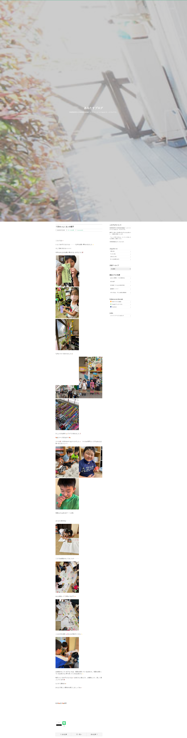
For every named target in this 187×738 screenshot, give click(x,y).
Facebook (114, 306)
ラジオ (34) (112, 254)
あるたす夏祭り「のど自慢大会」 (118, 277)
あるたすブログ (93, 107)
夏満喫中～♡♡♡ (114, 288)
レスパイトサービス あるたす (117, 315)
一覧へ (80, 734)
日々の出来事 (71, 230)
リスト (59, 722)
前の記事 (93, 734)
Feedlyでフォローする (117, 304)
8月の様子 (112, 281)
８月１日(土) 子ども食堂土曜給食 (118, 292)
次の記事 (64, 734)
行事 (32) (112, 251)
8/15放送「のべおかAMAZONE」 (117, 285)
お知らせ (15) (113, 256)
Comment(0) (80, 230)
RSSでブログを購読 (116, 301)
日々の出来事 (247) (114, 259)
